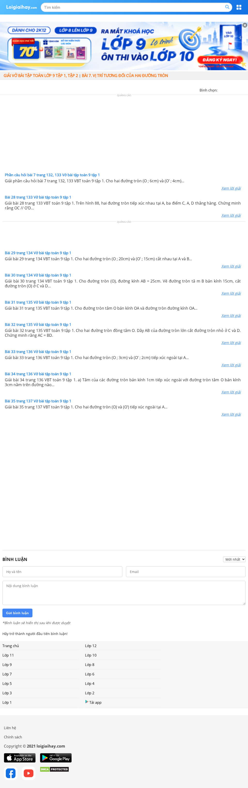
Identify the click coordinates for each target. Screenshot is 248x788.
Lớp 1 (7, 702)
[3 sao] (233, 89)
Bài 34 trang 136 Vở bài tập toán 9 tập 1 (38, 373)
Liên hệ (10, 727)
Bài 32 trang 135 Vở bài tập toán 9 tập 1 (38, 324)
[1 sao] (221, 89)
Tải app (95, 702)
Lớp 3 (7, 692)
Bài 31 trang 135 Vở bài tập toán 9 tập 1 (38, 302)
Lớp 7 (7, 674)
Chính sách (13, 736)
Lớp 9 (7, 664)
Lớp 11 (8, 655)
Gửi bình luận (17, 613)
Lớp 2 (89, 692)
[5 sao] (245, 89)
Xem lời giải (231, 188)
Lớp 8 (89, 664)
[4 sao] (239, 89)
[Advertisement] (124, 135)
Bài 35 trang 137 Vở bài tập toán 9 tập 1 (38, 400)
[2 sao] (227, 89)
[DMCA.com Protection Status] (54, 773)
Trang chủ (10, 645)
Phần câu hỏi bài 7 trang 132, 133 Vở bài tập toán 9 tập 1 (52, 174)
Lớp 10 (91, 655)
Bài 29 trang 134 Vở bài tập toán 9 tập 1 (38, 252)
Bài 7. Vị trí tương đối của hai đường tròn (125, 75)
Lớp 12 (91, 645)
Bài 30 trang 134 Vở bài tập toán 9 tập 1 (38, 275)
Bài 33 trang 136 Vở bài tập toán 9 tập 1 (38, 351)
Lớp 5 (7, 683)
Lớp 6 (89, 674)
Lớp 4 (89, 683)
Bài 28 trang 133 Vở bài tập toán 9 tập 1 (38, 197)
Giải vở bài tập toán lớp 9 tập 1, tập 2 (41, 75)
